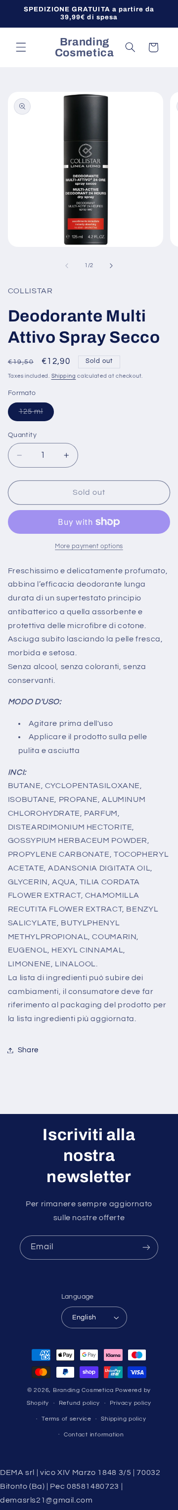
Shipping (63, 376)
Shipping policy (123, 1419)
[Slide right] (111, 266)
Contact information (94, 1434)
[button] (20, 47)
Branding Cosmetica (83, 1390)
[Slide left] (67, 266)
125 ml (36, 414)
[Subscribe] (146, 1247)
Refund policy (79, 1403)
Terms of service (66, 1419)
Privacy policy (130, 1403)
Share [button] (28, 1050)
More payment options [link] (89, 546)
